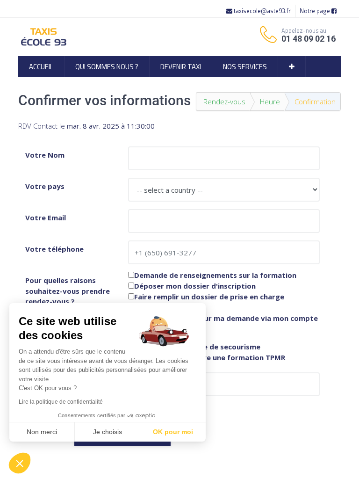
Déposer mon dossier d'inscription (195, 286)
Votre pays (45, 186)
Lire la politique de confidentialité (61, 402)
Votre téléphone (54, 249)
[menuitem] (41, 66)
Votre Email (45, 217)
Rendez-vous (224, 101)
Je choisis (107, 431)
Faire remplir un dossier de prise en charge (209, 296)
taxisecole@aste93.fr (262, 10)
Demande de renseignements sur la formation (215, 275)
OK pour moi (173, 431)
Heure (270, 101)
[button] (291, 66)
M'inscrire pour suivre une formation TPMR (209, 357)
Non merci (42, 431)
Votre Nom (45, 155)
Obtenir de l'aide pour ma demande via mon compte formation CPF (223, 322)
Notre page (315, 10)
